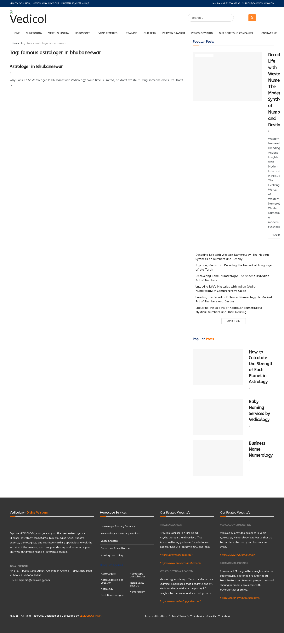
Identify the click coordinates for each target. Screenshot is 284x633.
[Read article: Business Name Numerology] (218, 458)
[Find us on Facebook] (243, 17)
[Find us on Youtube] (270, 17)
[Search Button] (231, 18)
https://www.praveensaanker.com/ (180, 563)
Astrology (107, 588)
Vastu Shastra (109, 540)
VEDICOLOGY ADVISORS (46, 3)
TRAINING (131, 33)
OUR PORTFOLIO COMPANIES (236, 33)
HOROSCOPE (82, 33)
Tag (23, 43)
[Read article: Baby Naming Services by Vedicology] (218, 417)
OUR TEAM (150, 33)
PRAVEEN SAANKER (173, 33)
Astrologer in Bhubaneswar (36, 66)
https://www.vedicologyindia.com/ (180, 601)
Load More (233, 321)
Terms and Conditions (156, 616)
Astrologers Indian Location (112, 581)
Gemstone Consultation (115, 548)
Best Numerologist (112, 595)
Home (16, 43)
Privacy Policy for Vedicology (187, 616)
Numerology (204, 55)
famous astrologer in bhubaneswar (46, 43)
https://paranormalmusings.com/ (240, 597)
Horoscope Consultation (137, 575)
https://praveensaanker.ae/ (176, 554)
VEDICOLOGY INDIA (20, 3)
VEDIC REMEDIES (108, 33)
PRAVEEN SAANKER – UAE (75, 3)
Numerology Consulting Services (120, 533)
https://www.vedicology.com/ (237, 554)
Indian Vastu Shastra (137, 584)
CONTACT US (269, 33)
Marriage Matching (112, 555)
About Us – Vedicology (218, 616)
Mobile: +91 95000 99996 (226, 3)
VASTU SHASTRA (58, 33)
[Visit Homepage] (28, 17)
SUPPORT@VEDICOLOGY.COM (258, 3)
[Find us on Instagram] (261, 17)
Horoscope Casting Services (118, 526)
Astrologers (108, 573)
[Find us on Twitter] (252, 17)
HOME (16, 33)
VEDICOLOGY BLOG (202, 33)
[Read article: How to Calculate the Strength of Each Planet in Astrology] (218, 367)
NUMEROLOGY (34, 33)
